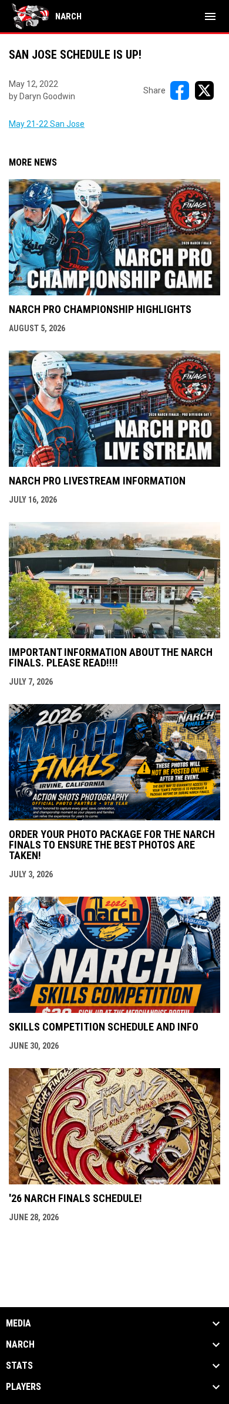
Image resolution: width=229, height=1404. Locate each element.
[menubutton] (210, 16)
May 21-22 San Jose (47, 124)
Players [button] (23, 1387)
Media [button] (18, 1323)
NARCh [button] (20, 1344)
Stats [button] (19, 1366)
